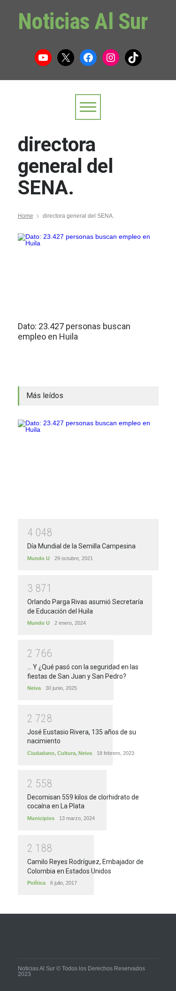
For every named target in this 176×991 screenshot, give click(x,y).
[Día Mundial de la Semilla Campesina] (88, 469)
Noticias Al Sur (83, 21)
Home (25, 216)
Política (36, 883)
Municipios (40, 818)
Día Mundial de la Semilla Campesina (81, 546)
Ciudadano (40, 753)
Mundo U (38, 558)
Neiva (34, 688)
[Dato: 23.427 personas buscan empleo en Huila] (88, 272)
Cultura (66, 753)
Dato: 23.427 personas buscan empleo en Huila (74, 331)
